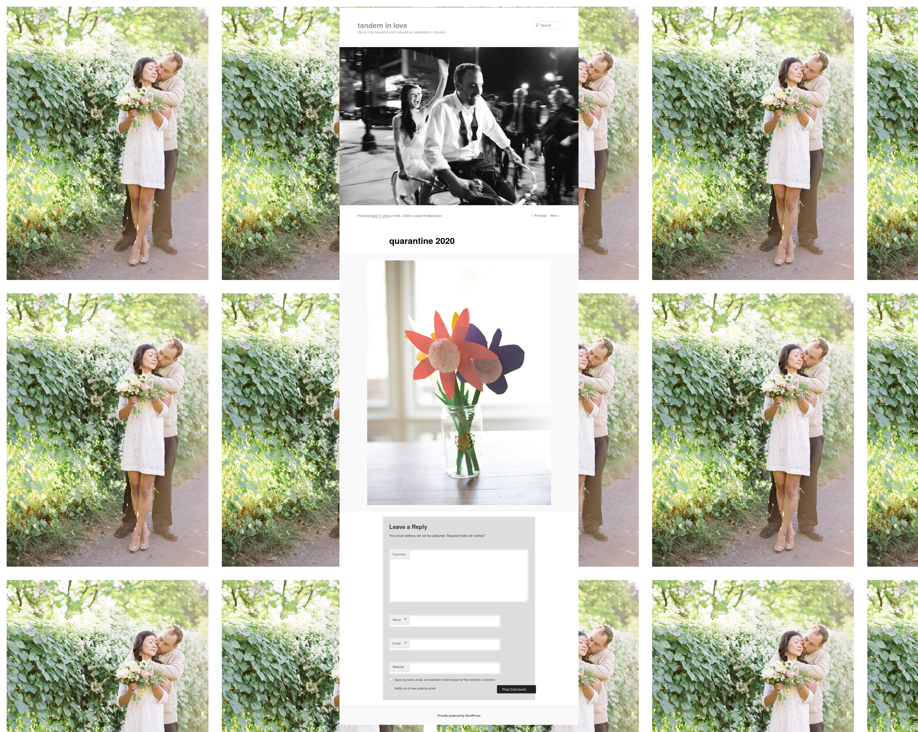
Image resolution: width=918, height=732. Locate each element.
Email (400, 643)
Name (400, 620)
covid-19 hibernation (428, 216)
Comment (399, 554)
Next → (555, 215)
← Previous (539, 215)
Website (398, 666)
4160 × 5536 (401, 216)
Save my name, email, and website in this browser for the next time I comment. (445, 680)
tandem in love (382, 25)
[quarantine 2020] (459, 382)
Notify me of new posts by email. (415, 688)
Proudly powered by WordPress (459, 715)
